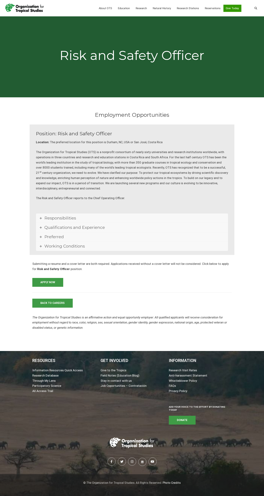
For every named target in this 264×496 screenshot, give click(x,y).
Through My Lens (44, 380)
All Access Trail (42, 391)
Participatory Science (46, 386)
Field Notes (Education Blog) (120, 375)
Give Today (232, 8)
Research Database (45, 375)
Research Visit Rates (183, 370)
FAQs (172, 386)
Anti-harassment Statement (188, 375)
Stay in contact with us (116, 380)
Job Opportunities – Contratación (124, 386)
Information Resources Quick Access (57, 370)
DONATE (182, 420)
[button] (105, 8)
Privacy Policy (178, 391)
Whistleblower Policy (183, 380)
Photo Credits (172, 482)
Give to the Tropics (113, 370)
